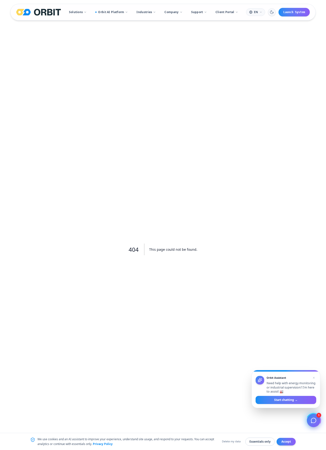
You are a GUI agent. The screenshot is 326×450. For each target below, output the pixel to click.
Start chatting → (286, 400)
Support (197, 12)
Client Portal (225, 12)
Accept (286, 442)
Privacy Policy (103, 444)
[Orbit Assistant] (313, 420)
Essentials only (260, 442)
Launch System (294, 12)
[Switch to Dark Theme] (272, 12)
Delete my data (231, 441)
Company (171, 12)
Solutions (76, 12)
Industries (144, 12)
